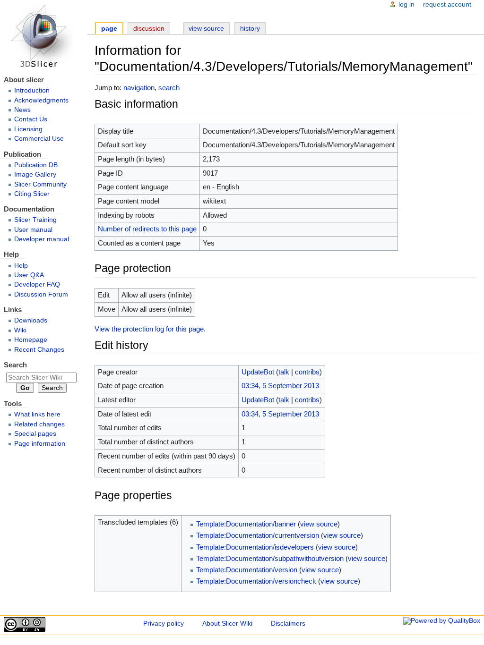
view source (318, 524)
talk (283, 372)
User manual (33, 229)
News (22, 109)
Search (15, 365)
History (250, 28)
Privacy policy (163, 623)
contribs (307, 372)
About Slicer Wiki (227, 623)
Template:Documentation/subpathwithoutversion (270, 558)
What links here (37, 414)
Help (21, 265)
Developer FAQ (37, 284)
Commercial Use (39, 138)
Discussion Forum (41, 294)
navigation (139, 88)
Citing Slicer (32, 193)
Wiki (20, 330)
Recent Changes (39, 349)
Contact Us (30, 119)
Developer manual (41, 239)
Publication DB (36, 165)
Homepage (30, 339)
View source (206, 28)
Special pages (35, 433)
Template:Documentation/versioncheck (256, 581)
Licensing (28, 129)
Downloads (30, 320)
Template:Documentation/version (246, 570)
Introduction (32, 90)
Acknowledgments (41, 100)
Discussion (148, 28)
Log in (406, 4)
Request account (447, 4)
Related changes (39, 424)
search (169, 88)
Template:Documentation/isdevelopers (255, 547)
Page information (39, 443)
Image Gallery (35, 174)
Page (109, 28)
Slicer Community (40, 184)
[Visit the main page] (43, 36)
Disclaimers (288, 623)
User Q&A (29, 275)
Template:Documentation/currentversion (257, 535)
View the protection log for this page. (150, 329)
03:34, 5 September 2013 (280, 386)
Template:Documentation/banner (246, 524)
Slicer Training (35, 219)
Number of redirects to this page (147, 229)
